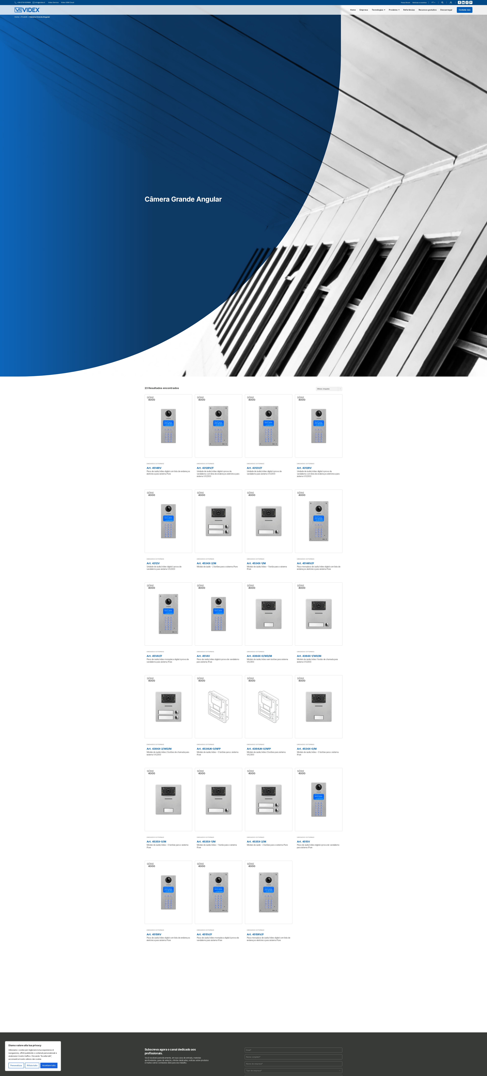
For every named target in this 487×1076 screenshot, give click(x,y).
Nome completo (204, 530)
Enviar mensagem (243, 568)
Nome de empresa (205, 538)
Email (200, 521)
